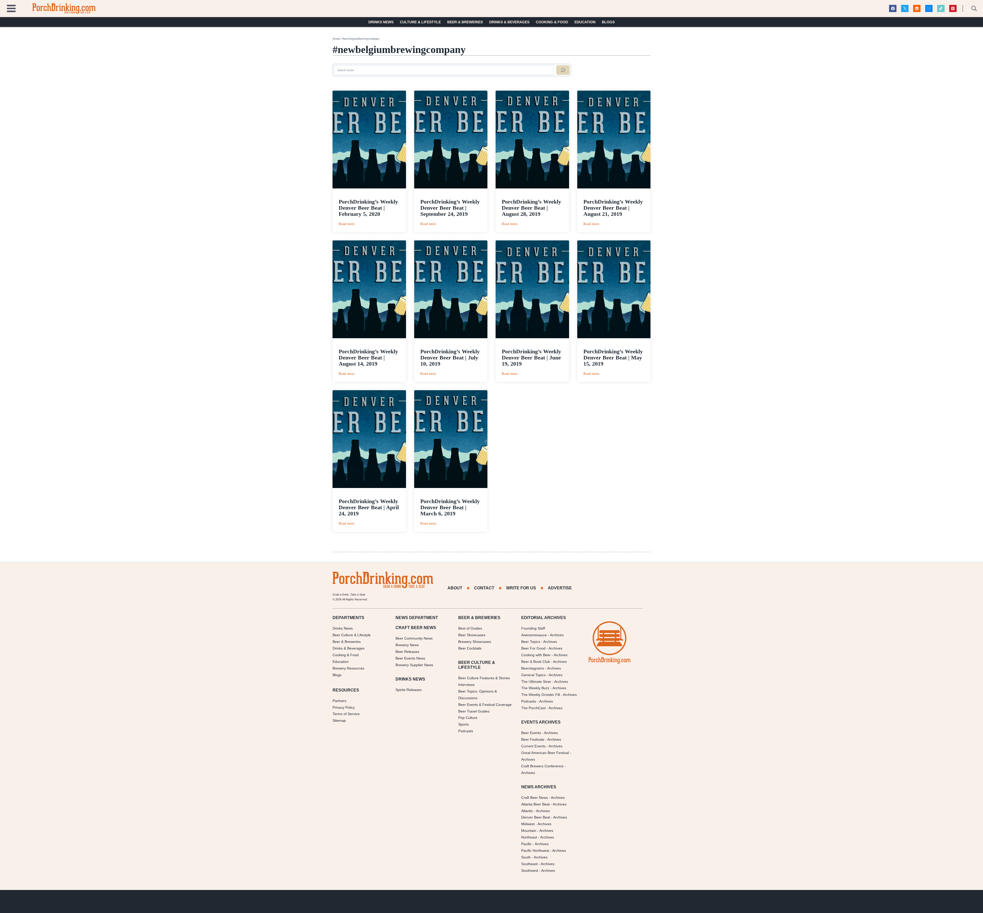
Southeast (529, 864)
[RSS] (917, 8)
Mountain (528, 831)
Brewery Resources (348, 668)
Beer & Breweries (465, 22)
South (526, 857)
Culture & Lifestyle (420, 22)
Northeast (529, 837)
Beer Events (531, 733)
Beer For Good (533, 648)
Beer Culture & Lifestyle (352, 635)
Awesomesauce (534, 635)
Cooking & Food (552, 22)
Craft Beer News (534, 797)
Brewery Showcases (474, 642)
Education (584, 22)
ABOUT (454, 588)
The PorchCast (533, 708)
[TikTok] (941, 8)
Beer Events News (410, 658)
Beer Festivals (532, 739)
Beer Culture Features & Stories (484, 678)
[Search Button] (971, 8)
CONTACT (484, 588)
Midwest (528, 824)
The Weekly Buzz (535, 688)
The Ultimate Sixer (536, 682)
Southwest (529, 870)
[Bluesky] (929, 8)
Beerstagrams (532, 668)
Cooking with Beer (536, 655)
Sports (463, 724)
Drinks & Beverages (509, 22)
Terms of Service (346, 714)
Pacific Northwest (535, 850)
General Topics (533, 675)
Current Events (533, 746)
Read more (347, 223)
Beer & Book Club (535, 662)
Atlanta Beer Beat (535, 804)
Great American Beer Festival (545, 753)
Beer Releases (407, 652)
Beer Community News (414, 638)
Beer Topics (530, 642)
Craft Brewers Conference (542, 766)
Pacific (526, 844)
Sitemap (339, 720)
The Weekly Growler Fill (540, 695)
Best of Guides (470, 628)
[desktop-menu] (11, 7)
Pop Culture (467, 718)
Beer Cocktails (470, 648)
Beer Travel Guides (473, 711)
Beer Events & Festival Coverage (485, 705)
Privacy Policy (344, 707)
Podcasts (465, 731)
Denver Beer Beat (535, 817)
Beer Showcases (471, 635)
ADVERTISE (560, 588)
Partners (339, 701)
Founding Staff (533, 628)
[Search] (563, 70)
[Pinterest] (953, 8)
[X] (905, 8)
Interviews (466, 685)
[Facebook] (892, 8)
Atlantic (527, 811)
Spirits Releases (409, 690)
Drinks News (380, 22)
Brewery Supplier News (414, 665)
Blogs (608, 22)
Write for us (521, 588)
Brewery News (407, 645)
